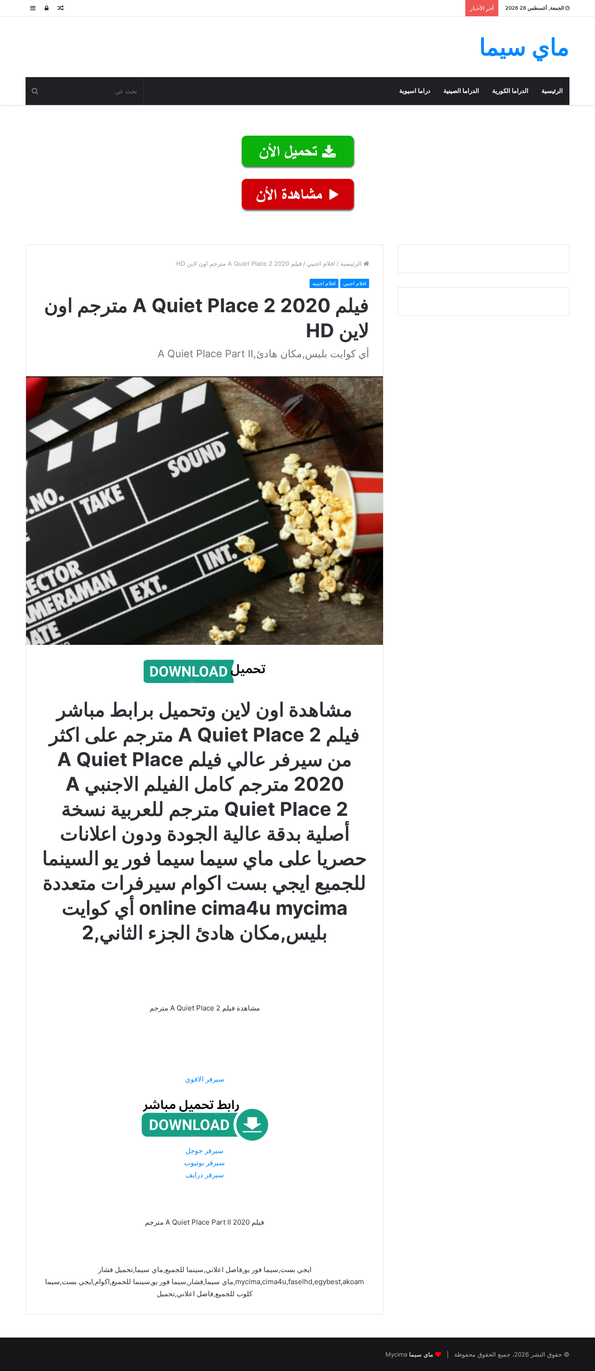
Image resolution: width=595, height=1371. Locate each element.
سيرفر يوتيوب (204, 1162)
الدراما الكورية (510, 90)
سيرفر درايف (204, 1174)
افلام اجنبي (321, 263)
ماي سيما (421, 1354)
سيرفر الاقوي (205, 1079)
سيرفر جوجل (204, 1150)
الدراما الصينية (461, 90)
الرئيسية (552, 90)
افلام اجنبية (324, 283)
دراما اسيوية (414, 90)
